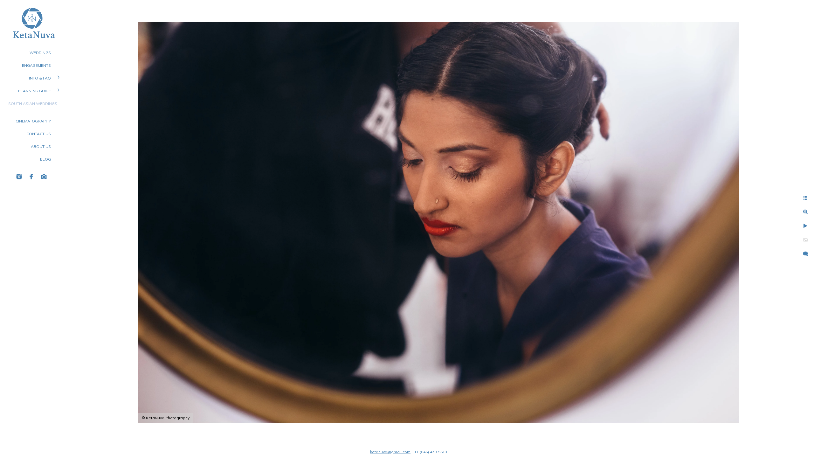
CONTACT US (38, 133)
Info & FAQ (40, 78)
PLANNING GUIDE (34, 90)
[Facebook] (31, 176)
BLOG (45, 159)
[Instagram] (19, 176)
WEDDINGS (40, 52)
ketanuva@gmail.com (390, 451)
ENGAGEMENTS (36, 65)
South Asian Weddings (32, 103)
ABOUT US (41, 146)
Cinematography (33, 121)
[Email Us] (43, 176)
